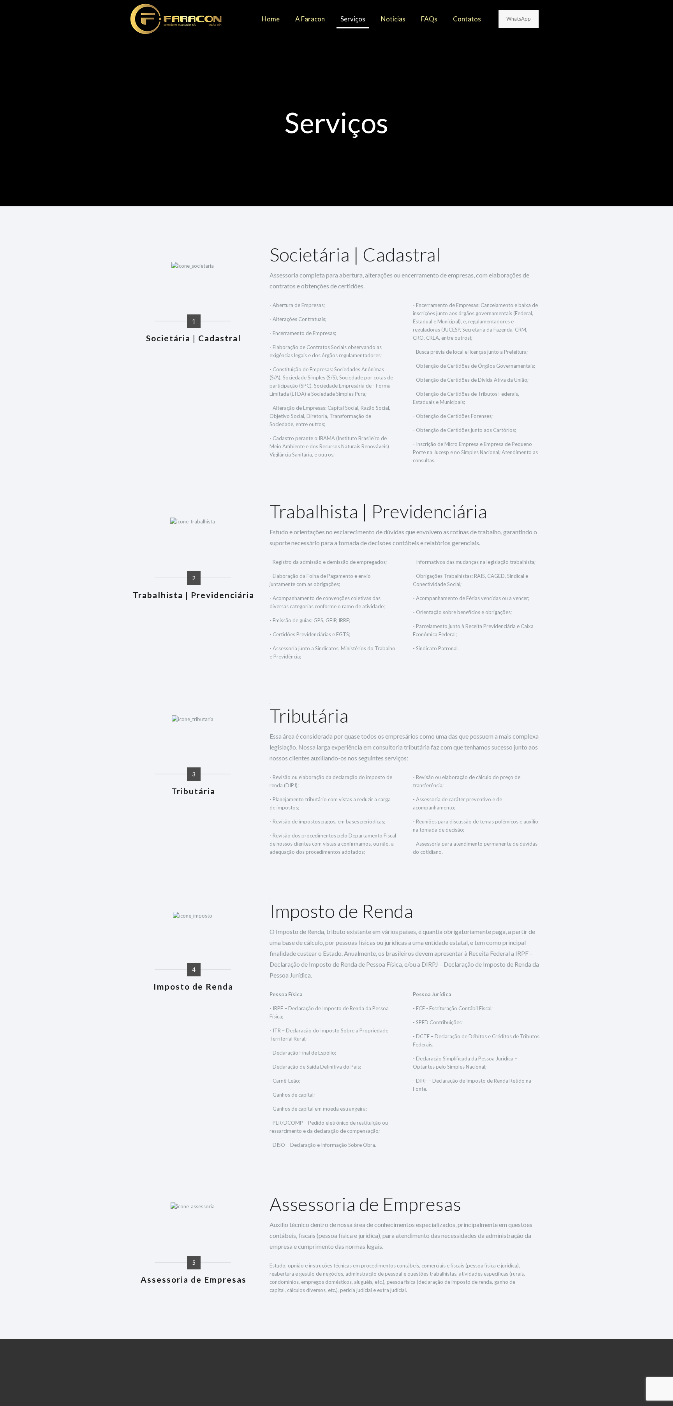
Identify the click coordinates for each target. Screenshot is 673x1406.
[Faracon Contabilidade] (176, 19)
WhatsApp (518, 19)
